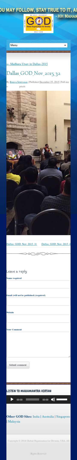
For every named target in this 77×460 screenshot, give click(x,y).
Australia (48, 416)
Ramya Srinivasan (19, 81)
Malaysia (14, 421)
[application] (38, 399)
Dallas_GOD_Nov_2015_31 (21, 244)
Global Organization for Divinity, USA (38, 26)
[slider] (62, 399)
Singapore (63, 416)
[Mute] (53, 399)
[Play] (12, 399)
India (36, 416)
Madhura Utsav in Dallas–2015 (27, 64)
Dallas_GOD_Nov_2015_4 (56, 244)
